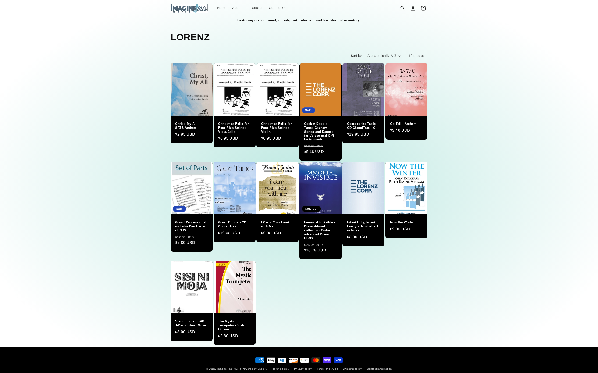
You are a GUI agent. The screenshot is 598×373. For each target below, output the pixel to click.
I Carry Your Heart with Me (275, 224)
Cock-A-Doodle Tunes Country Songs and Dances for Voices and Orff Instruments (319, 131)
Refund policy (280, 368)
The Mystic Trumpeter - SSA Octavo (231, 325)
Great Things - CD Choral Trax (232, 224)
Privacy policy (303, 368)
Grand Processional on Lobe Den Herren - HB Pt (191, 226)
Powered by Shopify (254, 368)
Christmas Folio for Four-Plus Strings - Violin (276, 127)
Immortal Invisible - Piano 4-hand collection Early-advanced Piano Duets (319, 230)
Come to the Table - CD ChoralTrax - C (362, 125)
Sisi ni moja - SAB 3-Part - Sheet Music (191, 323)
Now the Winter (402, 222)
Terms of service (327, 368)
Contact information (379, 368)
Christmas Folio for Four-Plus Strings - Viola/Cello (233, 127)
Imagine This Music (229, 368)
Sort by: (357, 55)
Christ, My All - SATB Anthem (187, 125)
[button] (403, 8)
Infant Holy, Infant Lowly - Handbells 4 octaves (362, 226)
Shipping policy (352, 368)
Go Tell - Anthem (403, 124)
